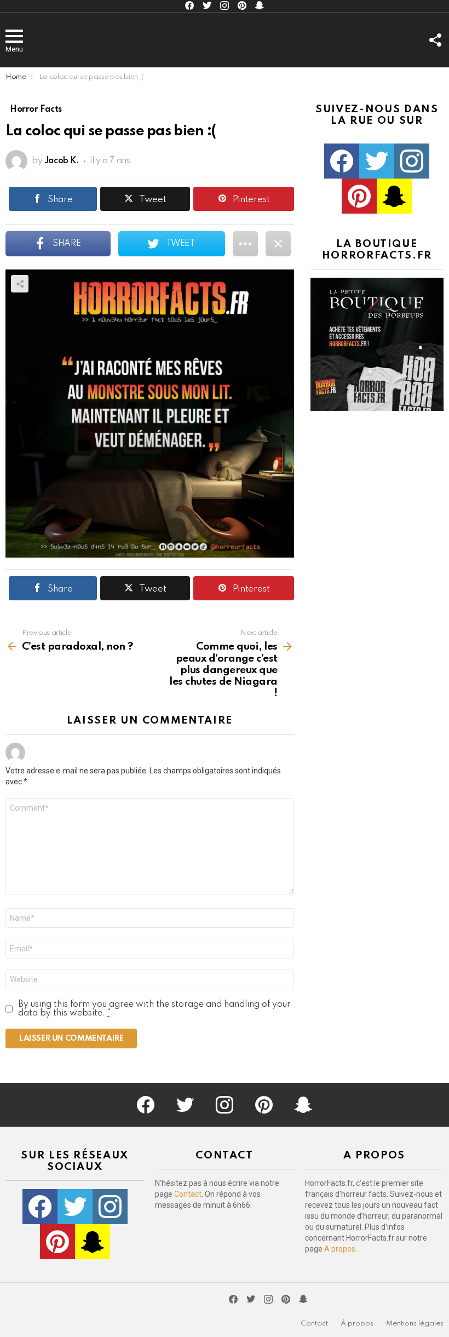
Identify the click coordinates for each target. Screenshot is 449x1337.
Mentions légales (415, 1323)
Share (19, 283)
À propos (357, 1323)
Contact (188, 1194)
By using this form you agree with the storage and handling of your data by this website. (154, 1009)
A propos (339, 1248)
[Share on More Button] (245, 243)
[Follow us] (435, 40)
